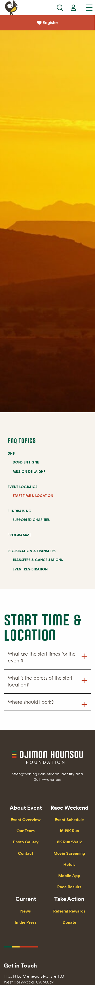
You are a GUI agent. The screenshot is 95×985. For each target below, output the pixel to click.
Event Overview (26, 819)
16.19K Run (69, 830)
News (25, 911)
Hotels (69, 864)
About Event (26, 807)
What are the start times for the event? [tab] (42, 657)
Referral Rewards (69, 911)
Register (50, 22)
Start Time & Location (33, 495)
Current (25, 899)
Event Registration (30, 569)
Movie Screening (69, 853)
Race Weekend (69, 807)
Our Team (25, 830)
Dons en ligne (26, 462)
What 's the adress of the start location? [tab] (40, 681)
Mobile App (69, 875)
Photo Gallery (26, 842)
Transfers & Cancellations (38, 559)
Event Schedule (69, 819)
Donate (69, 922)
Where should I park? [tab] (31, 702)
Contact (25, 853)
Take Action (69, 899)
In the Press (26, 922)
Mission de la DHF (29, 471)
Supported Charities (31, 519)
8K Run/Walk (69, 842)
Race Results (69, 886)
